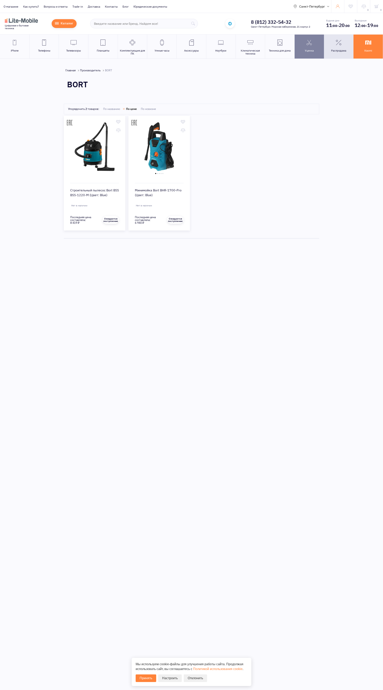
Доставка (94, 6)
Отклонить (195, 678)
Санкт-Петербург (312, 6)
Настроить (170, 678)
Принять (146, 678)
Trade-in (77, 6)
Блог (125, 6)
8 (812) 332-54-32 (271, 22)
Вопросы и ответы (56, 6)
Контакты (111, 6)
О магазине (11, 6)
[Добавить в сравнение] (118, 130)
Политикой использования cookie (218, 669)
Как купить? (31, 6)
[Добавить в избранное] (118, 122)
